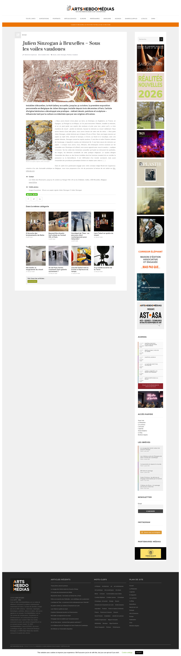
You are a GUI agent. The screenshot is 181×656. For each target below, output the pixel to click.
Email (140, 503)
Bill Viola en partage (146, 471)
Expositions (44, 18)
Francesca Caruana (106, 612)
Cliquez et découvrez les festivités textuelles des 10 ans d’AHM (90, 24)
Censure (102, 593)
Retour (24, 35)
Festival (104, 608)
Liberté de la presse (118, 616)
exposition (98, 608)
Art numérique (99, 590)
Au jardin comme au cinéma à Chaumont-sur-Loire (65, 605)
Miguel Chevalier (113, 619)
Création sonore (111, 597)
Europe (83, 18)
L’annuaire (141, 426)
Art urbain (118, 590)
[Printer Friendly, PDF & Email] (32, 194)
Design (111, 601)
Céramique (121, 597)
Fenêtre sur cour (65, 646)
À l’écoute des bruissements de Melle (35, 234)
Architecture (105, 586)
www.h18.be (33, 182)
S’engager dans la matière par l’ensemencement (65, 619)
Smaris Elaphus (131, 18)
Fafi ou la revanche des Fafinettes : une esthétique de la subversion (70, 599)
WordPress (38, 646)
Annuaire (107, 18)
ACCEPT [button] (139, 652)
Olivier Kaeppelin (100, 627)
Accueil (131, 585)
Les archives (141, 424)
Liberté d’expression (100, 619)
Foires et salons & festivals (115, 608)
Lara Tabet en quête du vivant (59, 609)
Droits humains (119, 605)
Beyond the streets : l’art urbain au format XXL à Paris (57, 235)
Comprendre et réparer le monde (150, 464)
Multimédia (98, 623)
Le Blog (144, 18)
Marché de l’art (133, 607)
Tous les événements (150, 385)
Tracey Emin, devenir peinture (59, 586)
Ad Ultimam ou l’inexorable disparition (61, 629)
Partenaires (95, 18)
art (111, 586)
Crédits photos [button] (33, 187)
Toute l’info (30, 18)
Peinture (69, 55)
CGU (130, 622)
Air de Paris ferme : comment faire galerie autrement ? (58, 269)
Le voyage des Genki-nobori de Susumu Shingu (150, 448)
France (97, 612)
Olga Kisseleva (113, 623)
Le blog (140, 432)
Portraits (56, 18)
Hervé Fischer (99, 616)
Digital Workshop (47, 646)
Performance (116, 627)
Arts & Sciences (70, 18)
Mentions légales (143, 435)
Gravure (115, 612)
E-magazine (132, 595)
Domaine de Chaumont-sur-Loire (104, 605)
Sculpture (75, 55)
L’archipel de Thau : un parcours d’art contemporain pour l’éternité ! (80, 236)
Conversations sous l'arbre (114, 593)
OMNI (153, 18)
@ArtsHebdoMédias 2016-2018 (16, 646)
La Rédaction (142, 422)
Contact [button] (31, 176)
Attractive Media (56, 646)
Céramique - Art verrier (101, 601)
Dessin (54, 55)
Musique (105, 623)
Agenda (118, 18)
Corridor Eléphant (100, 597)
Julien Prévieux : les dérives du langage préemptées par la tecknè (151, 478)
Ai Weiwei (97, 586)
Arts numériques (109, 590)
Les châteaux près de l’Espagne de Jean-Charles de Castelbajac (151, 456)
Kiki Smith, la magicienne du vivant (34, 268)
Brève (96, 593)
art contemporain (118, 586)
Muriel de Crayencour (31, 55)
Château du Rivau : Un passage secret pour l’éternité (150, 486)
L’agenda (140, 428)
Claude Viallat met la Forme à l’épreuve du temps (80, 269)
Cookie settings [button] (127, 652)
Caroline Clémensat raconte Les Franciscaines (64, 612)
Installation (107, 616)
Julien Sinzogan (61, 55)
